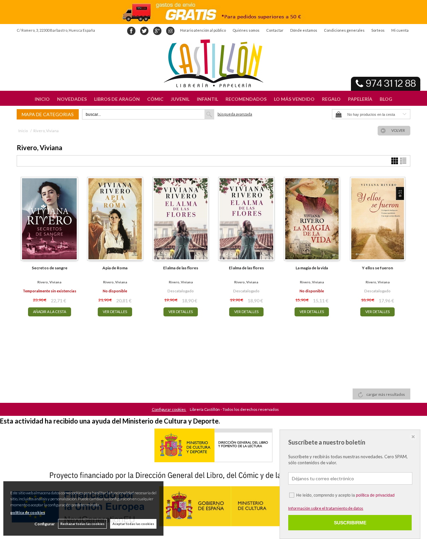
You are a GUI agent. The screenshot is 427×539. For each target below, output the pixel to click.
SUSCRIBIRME (350, 522)
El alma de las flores (180, 267)
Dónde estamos (303, 30)
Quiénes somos (246, 30)
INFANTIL (207, 99)
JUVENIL (180, 99)
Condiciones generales (344, 30)
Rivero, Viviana (49, 282)
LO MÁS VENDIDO (294, 99)
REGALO (331, 99)
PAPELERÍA (360, 99)
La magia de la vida (312, 267)
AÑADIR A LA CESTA (49, 311)
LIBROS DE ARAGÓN (117, 99)
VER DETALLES (115, 311)
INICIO (42, 99)
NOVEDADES (72, 99)
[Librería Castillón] (213, 63)
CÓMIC (155, 99)
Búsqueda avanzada (235, 114)
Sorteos (378, 30)
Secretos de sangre (49, 267)
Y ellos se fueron (377, 267)
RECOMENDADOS (246, 99)
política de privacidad (375, 495)
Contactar (275, 30)
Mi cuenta (400, 30)
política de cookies (27, 512)
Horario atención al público (203, 30)
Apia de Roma (114, 267)
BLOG (386, 99)
